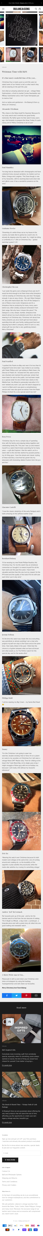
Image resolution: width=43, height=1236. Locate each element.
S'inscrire (10, 1160)
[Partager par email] (36, 995)
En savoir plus (7, 1065)
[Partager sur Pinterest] (26, 995)
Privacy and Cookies (9, 1185)
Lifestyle (4, 67)
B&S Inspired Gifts (8, 1050)
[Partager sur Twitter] (16, 995)
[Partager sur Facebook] (7, 995)
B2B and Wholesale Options (12, 1174)
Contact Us (6, 1171)
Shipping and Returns (9, 1178)
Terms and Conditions (9, 1181)
